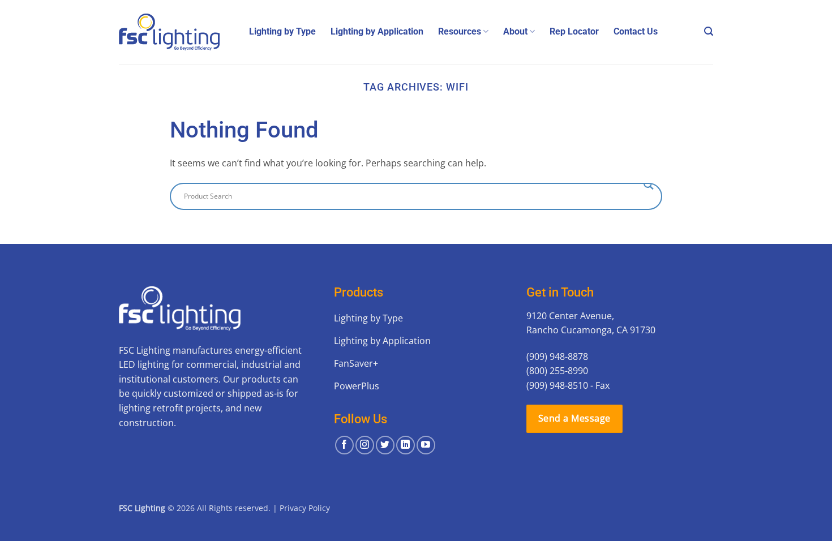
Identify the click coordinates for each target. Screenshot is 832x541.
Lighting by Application (377, 31)
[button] (708, 31)
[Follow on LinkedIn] (405, 445)
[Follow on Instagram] (364, 445)
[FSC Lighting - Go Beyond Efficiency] (175, 32)
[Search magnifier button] (649, 185)
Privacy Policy (305, 508)
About (515, 31)
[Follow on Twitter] (385, 445)
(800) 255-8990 (557, 370)
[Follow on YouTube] (426, 445)
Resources (459, 31)
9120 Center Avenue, (570, 316)
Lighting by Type (282, 31)
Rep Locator (574, 31)
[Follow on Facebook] (344, 445)
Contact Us (636, 31)
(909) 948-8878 (557, 356)
